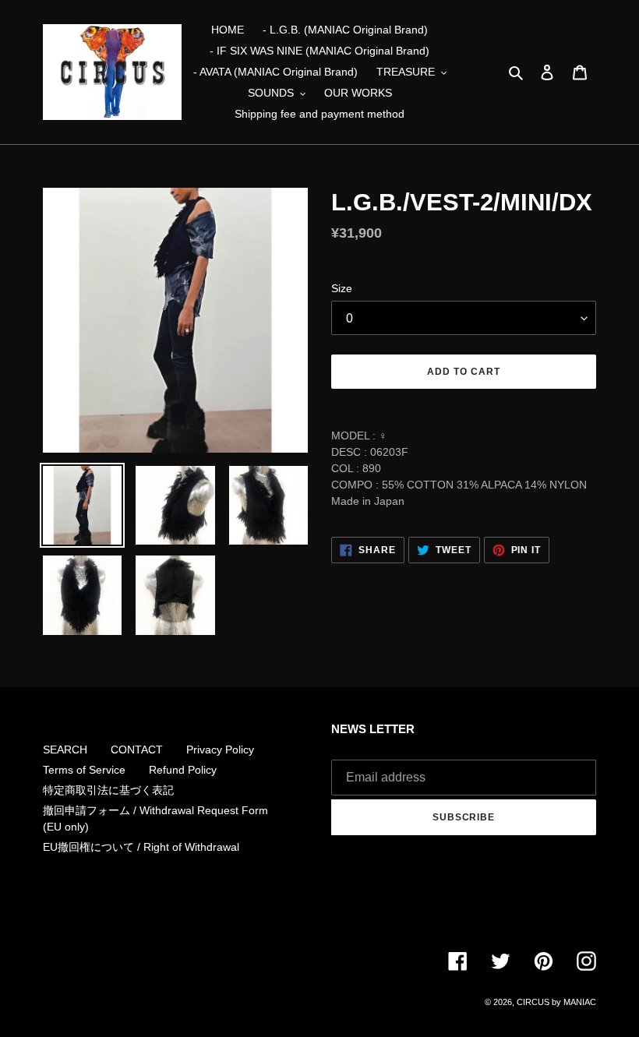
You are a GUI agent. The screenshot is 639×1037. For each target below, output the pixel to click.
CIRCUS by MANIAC (556, 1002)
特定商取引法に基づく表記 (108, 790)
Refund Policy (183, 770)
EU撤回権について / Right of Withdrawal (141, 847)
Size (341, 288)
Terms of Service (84, 770)
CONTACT (137, 749)
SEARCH (65, 749)
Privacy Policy (220, 749)
